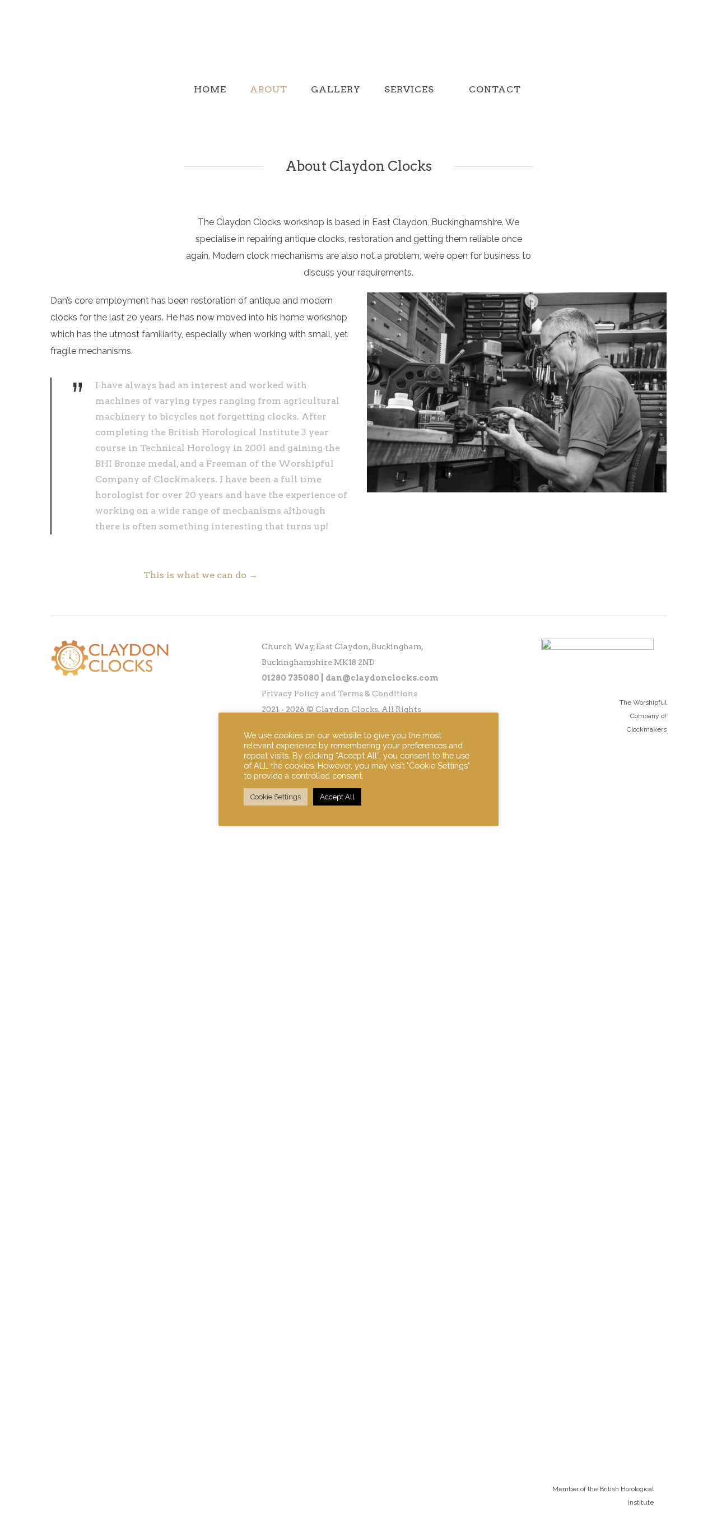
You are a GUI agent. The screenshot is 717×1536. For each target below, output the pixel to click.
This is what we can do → (200, 575)
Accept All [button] (337, 797)
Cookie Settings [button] (275, 797)
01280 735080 (290, 677)
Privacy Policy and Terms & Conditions (339, 693)
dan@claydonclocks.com (382, 677)
